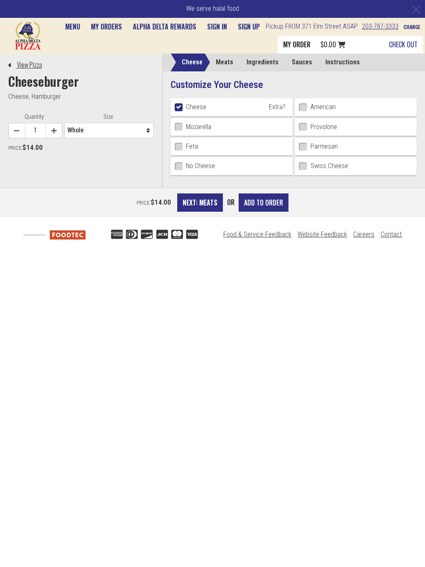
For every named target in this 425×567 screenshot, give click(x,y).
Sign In (217, 27)
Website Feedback (322, 234)
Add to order (263, 203)
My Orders (106, 27)
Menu (72, 27)
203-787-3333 (380, 26)
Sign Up (249, 27)
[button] (27, 35)
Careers (363, 234)
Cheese (18, 96)
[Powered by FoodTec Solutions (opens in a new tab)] (54, 234)
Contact (391, 234)
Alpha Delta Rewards (164, 27)
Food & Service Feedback (257, 234)
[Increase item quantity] (54, 130)
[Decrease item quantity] (16, 130)
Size (108, 116)
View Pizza (29, 65)
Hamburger (46, 96)
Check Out (403, 44)
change (411, 26)
